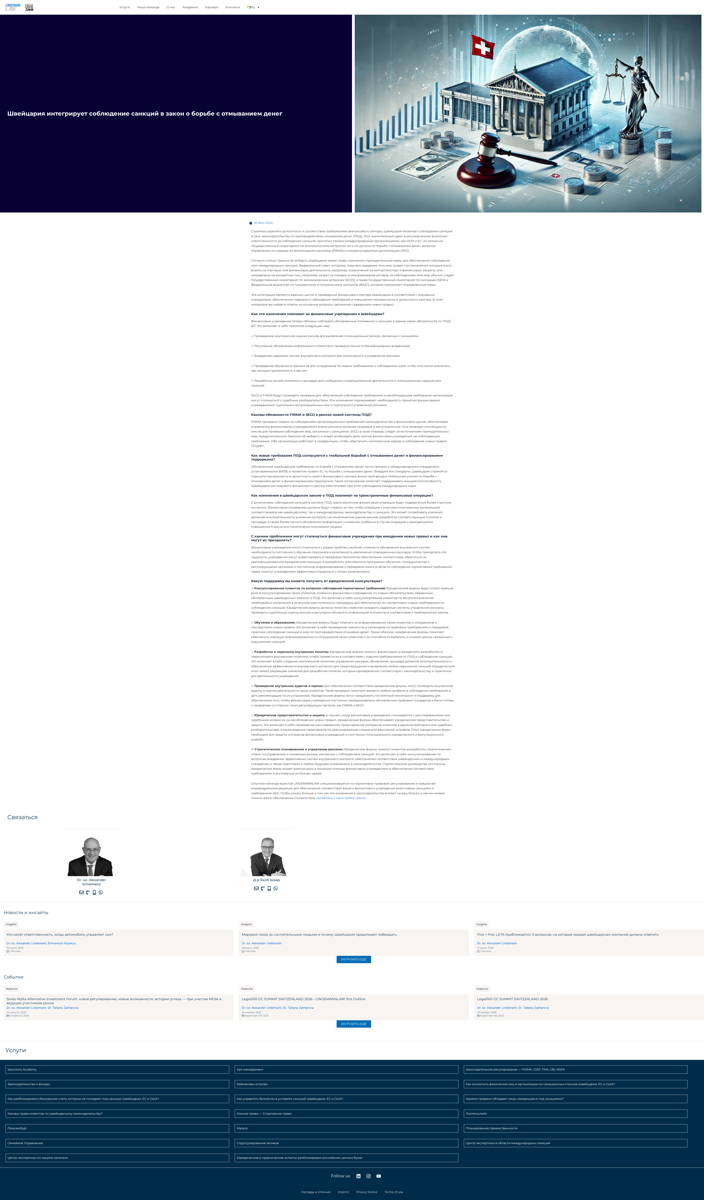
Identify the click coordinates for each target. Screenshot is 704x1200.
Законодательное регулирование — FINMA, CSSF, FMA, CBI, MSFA (515, 1069)
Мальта (242, 1128)
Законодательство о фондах (29, 1084)
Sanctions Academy (22, 1069)
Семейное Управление (25, 1143)
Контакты (232, 7)
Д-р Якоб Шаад (266, 880)
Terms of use (394, 1192)
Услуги (124, 7)
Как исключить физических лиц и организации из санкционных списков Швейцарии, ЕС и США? (540, 1084)
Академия (190, 7)
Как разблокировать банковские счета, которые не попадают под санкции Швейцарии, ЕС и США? (83, 1099)
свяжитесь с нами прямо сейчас (341, 798)
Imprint (343, 1192)
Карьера (211, 7)
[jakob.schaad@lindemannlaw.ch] (257, 888)
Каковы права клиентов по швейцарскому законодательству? (55, 1113)
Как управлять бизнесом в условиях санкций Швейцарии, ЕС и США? (290, 1099)
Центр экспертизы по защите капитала (38, 1158)
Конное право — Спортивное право (264, 1113)
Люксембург (17, 1128)
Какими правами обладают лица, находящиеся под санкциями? (515, 1099)
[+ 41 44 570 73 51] (88, 892)
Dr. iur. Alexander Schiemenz (91, 882)
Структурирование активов (258, 1143)
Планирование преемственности (492, 1128)
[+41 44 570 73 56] (263, 888)
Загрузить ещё (354, 959)
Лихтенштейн (476, 1113)
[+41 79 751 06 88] (269, 888)
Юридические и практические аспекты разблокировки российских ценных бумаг (300, 1158)
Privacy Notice (366, 1192)
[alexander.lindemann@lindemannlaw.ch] (82, 892)
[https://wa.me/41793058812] (101, 892)
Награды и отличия (316, 1192)
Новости (11, 988)
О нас (171, 7)
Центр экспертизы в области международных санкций (508, 1143)
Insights (11, 924)
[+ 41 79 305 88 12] (95, 892)
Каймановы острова (252, 1084)
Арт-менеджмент (250, 1069)
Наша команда (148, 7)
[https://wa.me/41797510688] (276, 888)
